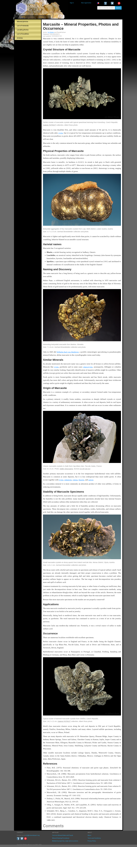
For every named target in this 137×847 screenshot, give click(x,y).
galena (75, 480)
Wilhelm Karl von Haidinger (68, 352)
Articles (41, 17)
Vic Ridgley (51, 32)
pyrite (60, 133)
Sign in (72, 3)
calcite (90, 480)
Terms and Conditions (94, 838)
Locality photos (23, 30)
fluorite (81, 480)
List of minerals (23, 26)
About (89, 835)
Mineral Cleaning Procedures (60, 838)
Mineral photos (22, 22)
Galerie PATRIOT (49, 125)
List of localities (23, 34)
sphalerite (68, 480)
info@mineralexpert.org (32, 835)
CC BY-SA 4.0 (85, 469)
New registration (86, 3)
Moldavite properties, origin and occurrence (65, 841)
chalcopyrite (88, 367)
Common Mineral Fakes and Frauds (62, 835)
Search (118, 8)
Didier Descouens (66, 469)
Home (23, 17)
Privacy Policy (92, 841)
